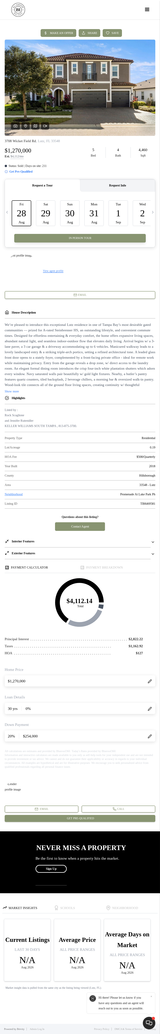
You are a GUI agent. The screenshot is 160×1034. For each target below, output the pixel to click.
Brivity (21, 1029)
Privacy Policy (101, 1029)
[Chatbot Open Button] (149, 1023)
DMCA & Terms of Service (128, 1029)
